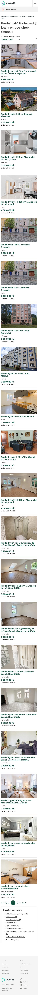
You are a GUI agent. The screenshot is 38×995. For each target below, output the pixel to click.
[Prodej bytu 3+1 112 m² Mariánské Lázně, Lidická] (19, 442)
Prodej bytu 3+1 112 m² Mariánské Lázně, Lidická (18, 458)
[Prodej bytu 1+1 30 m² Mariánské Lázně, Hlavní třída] (19, 657)
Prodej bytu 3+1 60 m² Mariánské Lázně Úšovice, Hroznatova (18, 758)
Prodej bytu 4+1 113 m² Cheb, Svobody (15, 245)
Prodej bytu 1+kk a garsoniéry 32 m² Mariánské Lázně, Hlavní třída (18, 544)
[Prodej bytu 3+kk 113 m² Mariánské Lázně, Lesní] (19, 485)
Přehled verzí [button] (5, 970)
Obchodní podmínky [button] (25, 964)
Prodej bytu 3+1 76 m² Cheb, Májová (15, 374)
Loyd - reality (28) (12, 926)
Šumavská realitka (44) (14, 928)
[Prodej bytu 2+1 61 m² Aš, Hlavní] (19, 401)
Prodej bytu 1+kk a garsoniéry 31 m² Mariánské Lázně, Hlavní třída (18, 629)
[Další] (35, 3)
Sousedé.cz (4, 16)
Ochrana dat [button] (5, 967)
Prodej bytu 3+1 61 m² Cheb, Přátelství (15, 331)
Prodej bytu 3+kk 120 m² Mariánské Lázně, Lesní (19, 203)
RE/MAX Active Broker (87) (15, 937)
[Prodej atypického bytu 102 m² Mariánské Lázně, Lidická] (19, 785)
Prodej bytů (13, 16)
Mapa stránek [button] (24, 970)
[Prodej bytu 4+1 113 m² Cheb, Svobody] (19, 230)
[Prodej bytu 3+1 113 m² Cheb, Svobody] (19, 273)
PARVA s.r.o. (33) (11, 917)
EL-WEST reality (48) (13, 920)
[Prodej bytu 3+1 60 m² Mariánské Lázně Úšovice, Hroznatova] (19, 742)
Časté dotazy (5, 973)
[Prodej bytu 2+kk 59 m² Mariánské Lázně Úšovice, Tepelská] (19, 56)
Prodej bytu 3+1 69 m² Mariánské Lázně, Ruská (18, 844)
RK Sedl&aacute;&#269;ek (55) (17, 914)
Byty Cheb (22, 16)
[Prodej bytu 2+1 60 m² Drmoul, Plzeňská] (19, 99)
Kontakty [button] (4, 961)
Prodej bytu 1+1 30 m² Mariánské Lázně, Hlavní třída (17, 672)
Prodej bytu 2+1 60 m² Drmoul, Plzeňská (16, 115)
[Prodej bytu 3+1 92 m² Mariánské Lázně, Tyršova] (19, 142)
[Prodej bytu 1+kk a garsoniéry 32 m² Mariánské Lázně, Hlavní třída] (19, 528)
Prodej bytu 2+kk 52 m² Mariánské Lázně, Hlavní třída (18, 587)
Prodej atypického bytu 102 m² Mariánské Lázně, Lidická (16, 801)
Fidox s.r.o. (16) (11, 923)
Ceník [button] (21, 967)
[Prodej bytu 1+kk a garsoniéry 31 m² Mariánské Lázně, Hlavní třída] (19, 614)
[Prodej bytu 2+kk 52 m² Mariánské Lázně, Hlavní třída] (19, 571)
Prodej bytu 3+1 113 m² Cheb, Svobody (15, 288)
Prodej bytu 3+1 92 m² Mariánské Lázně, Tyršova (18, 158)
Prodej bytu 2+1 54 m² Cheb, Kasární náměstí (15, 887)
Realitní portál (24, 973)
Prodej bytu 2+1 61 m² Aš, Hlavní (17, 416)
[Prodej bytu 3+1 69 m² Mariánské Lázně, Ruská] (19, 828)
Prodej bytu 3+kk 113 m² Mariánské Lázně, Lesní (19, 501)
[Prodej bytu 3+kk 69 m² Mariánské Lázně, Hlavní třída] (19, 700)
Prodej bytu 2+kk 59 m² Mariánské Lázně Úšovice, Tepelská (18, 72)
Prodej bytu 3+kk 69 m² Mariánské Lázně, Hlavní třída (18, 715)
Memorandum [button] (5, 964)
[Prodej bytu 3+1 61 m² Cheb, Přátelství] (19, 316)
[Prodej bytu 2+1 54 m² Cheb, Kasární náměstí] (19, 871)
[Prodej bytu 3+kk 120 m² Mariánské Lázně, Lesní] (19, 187)
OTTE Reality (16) (12, 940)
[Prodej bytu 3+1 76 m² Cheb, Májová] (19, 358)
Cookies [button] (22, 961)
